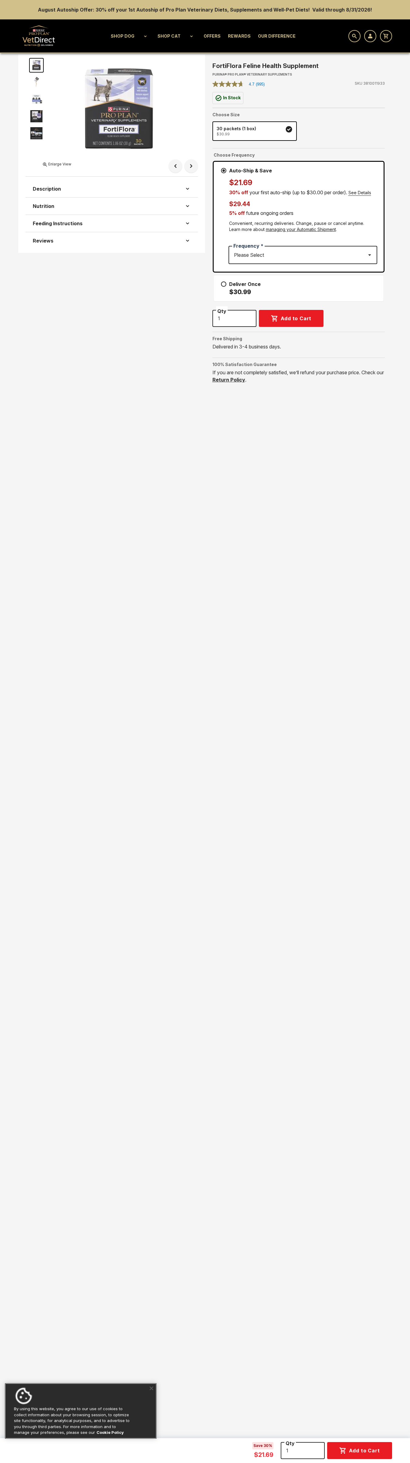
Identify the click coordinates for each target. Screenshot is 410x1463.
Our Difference (277, 36)
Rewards (239, 36)
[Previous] (175, 166)
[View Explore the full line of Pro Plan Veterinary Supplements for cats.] (36, 133)
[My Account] (370, 36)
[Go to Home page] (38, 36)
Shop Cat (169, 36)
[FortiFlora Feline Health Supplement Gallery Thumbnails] (36, 99)
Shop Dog (122, 36)
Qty (290, 1443)
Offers (212, 36)
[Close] (151, 1388)
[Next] (191, 166)
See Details (359, 192)
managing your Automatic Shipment (301, 229)
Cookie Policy (110, 1432)
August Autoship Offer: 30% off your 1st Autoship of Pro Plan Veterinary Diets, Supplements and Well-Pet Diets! (174, 10)
